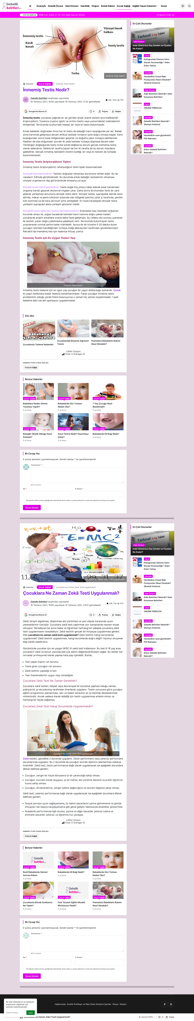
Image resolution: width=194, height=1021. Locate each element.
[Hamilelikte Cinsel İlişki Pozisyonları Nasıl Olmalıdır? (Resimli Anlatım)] (152, 77)
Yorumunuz (36, 465)
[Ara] (189, 6)
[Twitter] (171, 1004)
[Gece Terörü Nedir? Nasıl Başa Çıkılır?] (73, 427)
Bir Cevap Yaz (32, 453)
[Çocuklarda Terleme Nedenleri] (39, 333)
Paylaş (171, 1017)
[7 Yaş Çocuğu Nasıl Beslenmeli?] (108, 397)
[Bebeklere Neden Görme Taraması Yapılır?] (38, 397)
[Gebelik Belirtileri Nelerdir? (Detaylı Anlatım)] (152, 121)
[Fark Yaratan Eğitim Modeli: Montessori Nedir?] (73, 896)
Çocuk (117, 290)
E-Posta (79, 489)
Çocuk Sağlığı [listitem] (31, 367)
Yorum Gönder (32, 507)
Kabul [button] (31, 1013)
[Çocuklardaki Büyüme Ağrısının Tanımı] (73, 333)
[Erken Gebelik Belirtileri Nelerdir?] (152, 148)
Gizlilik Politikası (12, 1013)
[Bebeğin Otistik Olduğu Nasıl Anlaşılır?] (38, 427)
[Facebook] (165, 1004)
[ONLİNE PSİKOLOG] (152, 107)
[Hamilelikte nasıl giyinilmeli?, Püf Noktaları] (152, 135)
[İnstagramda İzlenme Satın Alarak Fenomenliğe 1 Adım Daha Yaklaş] (152, 60)
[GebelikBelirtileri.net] (12, 5)
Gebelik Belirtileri (38, 98)
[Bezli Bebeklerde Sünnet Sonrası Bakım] (38, 865)
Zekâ (26, 758)
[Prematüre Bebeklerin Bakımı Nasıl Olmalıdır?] (107, 333)
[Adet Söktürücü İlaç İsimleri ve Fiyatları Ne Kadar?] (152, 39)
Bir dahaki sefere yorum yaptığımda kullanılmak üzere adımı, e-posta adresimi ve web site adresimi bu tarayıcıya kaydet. (70, 500)
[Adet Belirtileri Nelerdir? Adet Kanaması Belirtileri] (152, 94)
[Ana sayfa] (30, 6)
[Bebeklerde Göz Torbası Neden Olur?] (73, 397)
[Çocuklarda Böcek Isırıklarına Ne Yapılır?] (38, 896)
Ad (25, 489)
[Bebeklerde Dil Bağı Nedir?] (108, 427)
